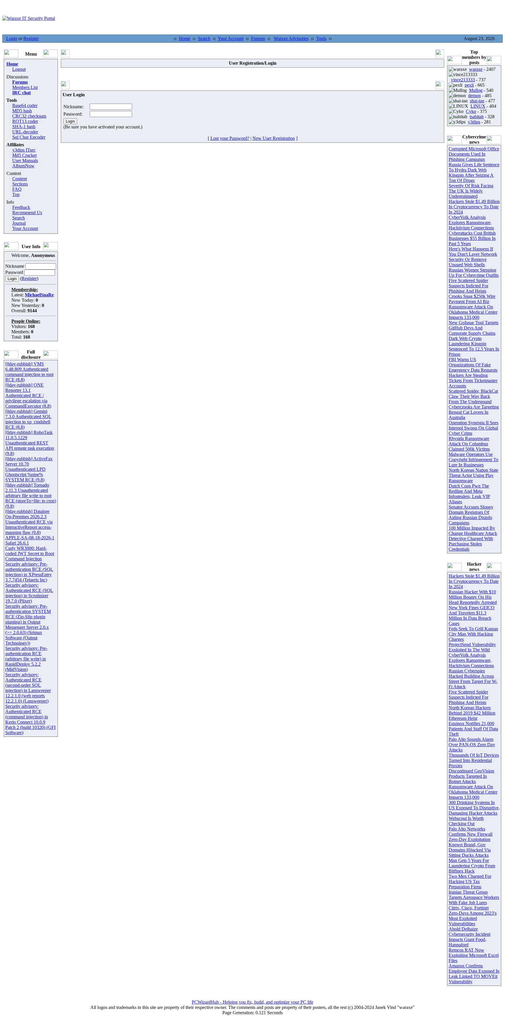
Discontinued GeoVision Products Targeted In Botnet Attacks (471, 776)
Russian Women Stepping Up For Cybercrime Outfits (474, 272)
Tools (321, 38)
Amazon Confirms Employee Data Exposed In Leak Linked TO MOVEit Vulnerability (474, 973)
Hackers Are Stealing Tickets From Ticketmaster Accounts (473, 380)
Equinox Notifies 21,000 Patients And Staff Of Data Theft (473, 729)
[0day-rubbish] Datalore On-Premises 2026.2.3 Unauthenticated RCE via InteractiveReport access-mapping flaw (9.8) (29, 522)
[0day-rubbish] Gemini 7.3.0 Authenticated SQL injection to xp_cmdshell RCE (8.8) (28, 419)
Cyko (471, 111)
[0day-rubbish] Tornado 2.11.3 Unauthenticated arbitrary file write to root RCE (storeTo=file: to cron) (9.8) (30, 496)
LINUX (478, 106)
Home (184, 38)
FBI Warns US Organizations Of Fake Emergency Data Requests (473, 365)
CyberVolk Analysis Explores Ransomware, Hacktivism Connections (471, 222)
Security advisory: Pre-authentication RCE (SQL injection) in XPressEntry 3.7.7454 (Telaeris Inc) (29, 572)
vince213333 (463, 79)
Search (204, 38)
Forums (258, 38)
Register (31, 38)
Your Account (230, 38)
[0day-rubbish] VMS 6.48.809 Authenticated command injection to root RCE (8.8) (29, 371)
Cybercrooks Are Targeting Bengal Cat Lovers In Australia (474, 412)
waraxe (475, 69)
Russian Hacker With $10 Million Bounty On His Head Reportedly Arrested (473, 597)
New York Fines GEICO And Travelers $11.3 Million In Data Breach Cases (471, 615)
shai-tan (477, 100)
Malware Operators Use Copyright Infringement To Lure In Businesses (473, 459)
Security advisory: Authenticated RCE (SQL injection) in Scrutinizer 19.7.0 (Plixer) (29, 593)
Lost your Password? (229, 138)
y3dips (474, 121)
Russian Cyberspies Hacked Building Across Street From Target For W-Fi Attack (473, 678)
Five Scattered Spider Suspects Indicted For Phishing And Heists (468, 285)
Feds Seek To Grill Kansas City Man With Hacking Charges (473, 634)
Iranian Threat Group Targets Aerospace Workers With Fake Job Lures (474, 897)
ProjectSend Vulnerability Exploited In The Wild (472, 647)
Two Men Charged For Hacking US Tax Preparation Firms (470, 881)
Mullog (475, 90)
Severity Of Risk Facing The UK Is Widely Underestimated (471, 191)
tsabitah (477, 116)
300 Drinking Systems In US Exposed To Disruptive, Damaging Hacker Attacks (474, 808)
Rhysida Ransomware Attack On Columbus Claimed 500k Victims (469, 444)
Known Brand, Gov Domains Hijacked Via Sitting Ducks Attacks (470, 850)
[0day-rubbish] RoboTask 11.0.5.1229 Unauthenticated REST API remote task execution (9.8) (29, 443)
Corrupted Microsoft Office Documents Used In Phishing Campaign (474, 154)
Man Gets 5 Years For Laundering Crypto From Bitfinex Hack (472, 865)
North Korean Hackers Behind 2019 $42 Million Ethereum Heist (472, 713)
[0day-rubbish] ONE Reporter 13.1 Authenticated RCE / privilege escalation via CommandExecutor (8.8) (28, 395)
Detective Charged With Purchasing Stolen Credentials (471, 544)
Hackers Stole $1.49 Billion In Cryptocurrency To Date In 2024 (474, 206)
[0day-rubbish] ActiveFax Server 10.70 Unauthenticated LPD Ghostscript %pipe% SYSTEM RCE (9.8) (29, 469)
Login (11, 38)
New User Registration (273, 138)
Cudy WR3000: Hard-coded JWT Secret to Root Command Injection (29, 553)
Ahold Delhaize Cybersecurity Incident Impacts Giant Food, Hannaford (469, 936)
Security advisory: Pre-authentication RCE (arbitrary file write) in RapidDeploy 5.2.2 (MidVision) (26, 659)
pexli (469, 85)
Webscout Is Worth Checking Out (466, 821)
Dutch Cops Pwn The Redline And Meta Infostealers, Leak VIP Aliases (469, 493)
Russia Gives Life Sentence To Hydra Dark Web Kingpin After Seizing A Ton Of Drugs (474, 172)
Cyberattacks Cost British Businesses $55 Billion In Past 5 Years (472, 238)
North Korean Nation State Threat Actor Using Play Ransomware (473, 475)
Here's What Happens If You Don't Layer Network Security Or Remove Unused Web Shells (473, 256)
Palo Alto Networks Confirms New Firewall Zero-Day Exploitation (470, 834)
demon (474, 95)
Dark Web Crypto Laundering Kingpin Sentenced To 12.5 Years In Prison (474, 346)
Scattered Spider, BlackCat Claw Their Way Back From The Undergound (473, 396)
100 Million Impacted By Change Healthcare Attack (473, 531)
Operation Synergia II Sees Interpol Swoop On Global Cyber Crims (473, 428)
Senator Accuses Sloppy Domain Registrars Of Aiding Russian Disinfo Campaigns (471, 514)
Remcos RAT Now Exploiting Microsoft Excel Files (474, 955)
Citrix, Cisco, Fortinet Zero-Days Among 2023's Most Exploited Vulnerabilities (473, 915)
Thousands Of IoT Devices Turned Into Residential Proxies (474, 760)
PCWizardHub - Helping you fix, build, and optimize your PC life (252, 1002)
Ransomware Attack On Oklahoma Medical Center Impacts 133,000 (473, 312)
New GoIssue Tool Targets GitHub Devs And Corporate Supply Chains (473, 328)
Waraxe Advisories (291, 38)
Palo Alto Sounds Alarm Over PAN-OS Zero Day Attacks (472, 744)
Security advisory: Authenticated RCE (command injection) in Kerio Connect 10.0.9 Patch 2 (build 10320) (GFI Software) (30, 719)
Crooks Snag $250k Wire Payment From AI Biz (472, 299)
